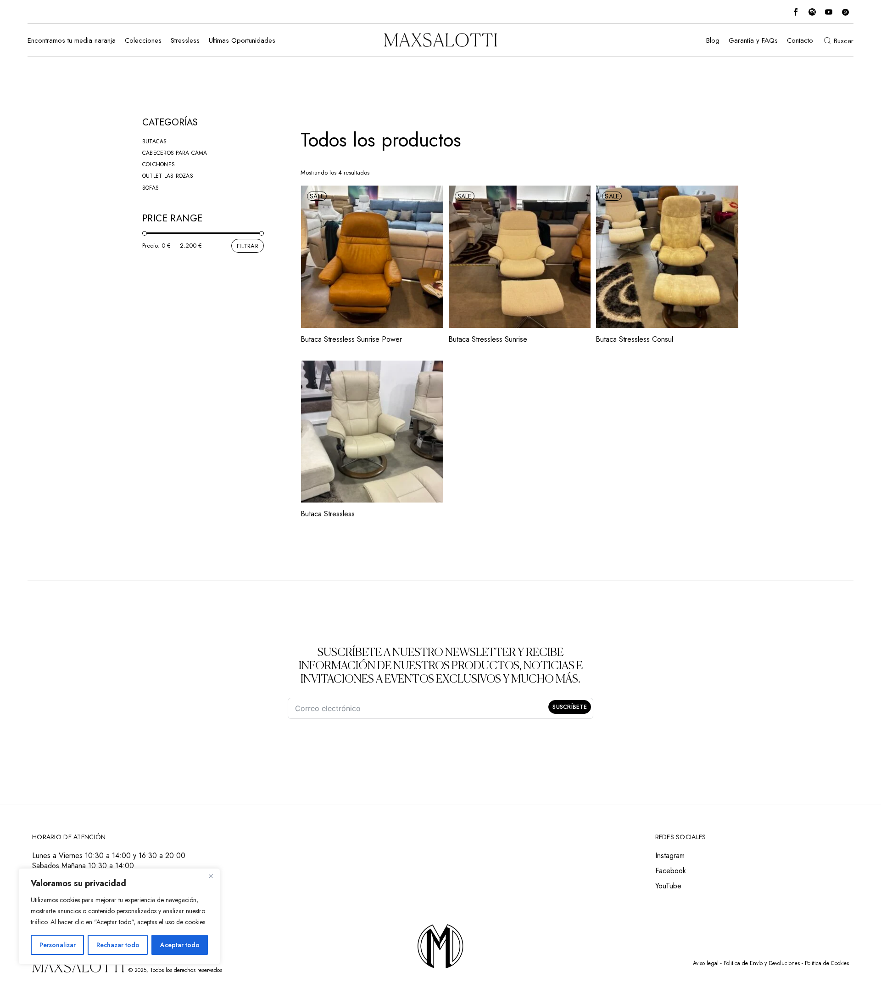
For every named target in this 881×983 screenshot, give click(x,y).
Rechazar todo (117, 944)
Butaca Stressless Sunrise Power (351, 339)
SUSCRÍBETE (569, 706)
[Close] (210, 875)
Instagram (670, 855)
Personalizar (57, 944)
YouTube (668, 886)
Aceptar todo (180, 944)
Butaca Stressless (328, 513)
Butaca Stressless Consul (634, 339)
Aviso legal (706, 963)
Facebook (670, 870)
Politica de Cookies (827, 963)
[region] (119, 916)
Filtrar (247, 246)
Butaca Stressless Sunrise (487, 339)
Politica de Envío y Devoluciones (762, 963)
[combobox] (678, 173)
